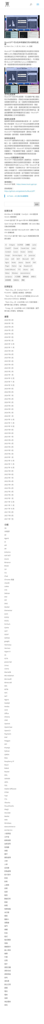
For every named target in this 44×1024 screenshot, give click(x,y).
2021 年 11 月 (9, 505)
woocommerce (25, 273)
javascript (32, 255)
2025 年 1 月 (8, 375)
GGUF (6, 634)
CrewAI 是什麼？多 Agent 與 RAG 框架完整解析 (21, 220)
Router (6, 772)
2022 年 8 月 (8, 474)
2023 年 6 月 (8, 440)
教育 (6, 895)
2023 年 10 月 (9, 426)
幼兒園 (6, 868)
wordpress (8, 277)
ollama (21, 262)
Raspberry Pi (28, 266)
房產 (6, 888)
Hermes (7, 648)
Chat (6, 576)
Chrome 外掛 (9, 580)
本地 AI (33, 277)
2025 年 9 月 (8, 351)
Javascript (8, 662)
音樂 (30, 46)
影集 (6, 881)
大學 (6, 861)
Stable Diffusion (10, 269)
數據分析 (7, 899)
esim (6, 614)
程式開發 (7, 940)
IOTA (6, 658)
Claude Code (25, 248)
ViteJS (6, 809)
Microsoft (26, 259)
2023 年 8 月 (8, 433)
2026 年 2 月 (8, 340)
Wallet (6, 816)
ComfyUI (8, 252)
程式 (6, 936)
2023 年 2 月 (8, 454)
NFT (32, 259)
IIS (5, 655)
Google (7, 255)
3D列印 (7, 531)
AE (5, 535)
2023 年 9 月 (8, 430)
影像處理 (7, 871)
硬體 (6, 929)
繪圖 (6, 953)
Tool (6, 796)
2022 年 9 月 (8, 471)
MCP (18, 259)
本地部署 (8, 280)
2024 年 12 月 (9, 378)
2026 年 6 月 (8, 327)
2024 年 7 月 (8, 395)
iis (25, 255)
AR (5, 549)
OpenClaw (8, 727)
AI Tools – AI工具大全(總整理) (17, 196)
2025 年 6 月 (8, 358)
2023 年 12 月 (9, 419)
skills (6, 782)
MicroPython (9, 676)
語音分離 (7, 967)
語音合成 (7, 971)
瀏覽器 (6, 923)
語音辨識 (7, 974)
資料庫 (6, 981)
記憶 (6, 960)
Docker (23, 252)
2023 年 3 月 (8, 450)
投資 (6, 892)
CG (5, 573)
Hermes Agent (17, 255)
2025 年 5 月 (8, 361)
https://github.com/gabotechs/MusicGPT (19, 191)
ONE (6, 720)
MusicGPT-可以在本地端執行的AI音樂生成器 (21, 43)
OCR (6, 710)
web (32, 269)
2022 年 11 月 (9, 464)
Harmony (7, 645)
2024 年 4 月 (8, 406)
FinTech (7, 624)
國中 (6, 854)
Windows (15, 273)
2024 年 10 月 (9, 385)
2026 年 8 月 (8, 320)
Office (6, 713)
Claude (16, 248)
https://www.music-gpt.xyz (27, 184)
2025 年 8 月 (8, 354)
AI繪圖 (28, 245)
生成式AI (16, 280)
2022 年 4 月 (8, 488)
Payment (7, 734)
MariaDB (7, 672)
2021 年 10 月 (9, 509)
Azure (6, 559)
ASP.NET (7, 555)
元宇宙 (6, 837)
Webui (7, 273)
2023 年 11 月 (9, 423)
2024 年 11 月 (9, 382)
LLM (12, 259)
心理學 (6, 885)
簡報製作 (7, 947)
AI (27, 46)
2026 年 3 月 (8, 337)
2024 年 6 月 (8, 399)
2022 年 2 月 (8, 495)
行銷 (6, 957)
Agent (6, 538)
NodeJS (7, 703)
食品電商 (7, 1001)
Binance (7, 562)
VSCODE (7, 813)
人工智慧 (17, 277)
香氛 (6, 1005)
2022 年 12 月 (9, 461)
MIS (5, 686)
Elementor (8, 610)
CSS (5, 590)
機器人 (6, 919)
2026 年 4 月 (8, 334)
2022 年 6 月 (8, 481)
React (6, 765)
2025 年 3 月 (8, 368)
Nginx (7, 262)
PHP (34, 262)
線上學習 (7, 950)
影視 (6, 878)
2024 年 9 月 (8, 389)
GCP (5, 631)
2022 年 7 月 (8, 478)
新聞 (6, 905)
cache (34, 245)
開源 (23, 280)
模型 (6, 916)
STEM (6, 792)
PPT (5, 744)
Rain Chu (10, 46)
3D (5, 528)
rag (20, 266)
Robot (6, 768)
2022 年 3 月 (8, 491)
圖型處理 (7, 857)
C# (5, 569)
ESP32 (6, 617)
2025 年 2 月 (8, 371)
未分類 (6, 912)
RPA (5, 775)
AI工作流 (20, 245)
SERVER (7, 778)
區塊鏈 (6, 847)
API (5, 545)
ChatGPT (8, 248)
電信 (6, 991)
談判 (6, 977)
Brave (6, 566)
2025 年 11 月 (9, 347)
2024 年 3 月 (8, 409)
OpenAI (28, 262)
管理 (6, 943)
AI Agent (12, 245)
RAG (6, 758)
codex (33, 248)
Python (14, 266)
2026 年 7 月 (8, 323)
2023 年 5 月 (8, 443)
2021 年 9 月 (8, 512)
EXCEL (6, 621)
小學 (6, 864)
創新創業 (7, 840)
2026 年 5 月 (8, 330)
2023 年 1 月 (8, 457)
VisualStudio (9, 806)
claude (6, 583)
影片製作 (7, 874)
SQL (5, 785)
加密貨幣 (7, 844)
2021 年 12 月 (9, 502)
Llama (6, 669)
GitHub (30, 252)
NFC (5, 693)
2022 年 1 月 (8, 498)
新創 (6, 902)
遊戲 (6, 988)
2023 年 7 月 (8, 437)
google (6, 641)
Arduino (7, 552)
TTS (19, 269)
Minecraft (8, 682)
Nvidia (14, 262)
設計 (6, 964)
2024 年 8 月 (8, 392)
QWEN (6, 754)
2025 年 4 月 (8, 365)
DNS (6, 603)
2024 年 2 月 (8, 413)
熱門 (6, 926)
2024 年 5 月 (8, 402)
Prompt (7, 748)
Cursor (16, 252)
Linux (7, 259)
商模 (6, 851)
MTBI (6, 689)
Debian (7, 593)
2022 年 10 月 (9, 467)
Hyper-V (7, 651)
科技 (6, 933)
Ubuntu (25, 269)
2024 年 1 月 (8, 416)
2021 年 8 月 (8, 515)
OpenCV (7, 730)
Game (6, 628)
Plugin (7, 266)
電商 (6, 995)
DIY (5, 600)
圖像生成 (25, 277)
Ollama (7, 717)
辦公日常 (7, 984)
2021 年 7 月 (8, 519)
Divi (5, 597)
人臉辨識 (7, 833)
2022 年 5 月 (8, 485)
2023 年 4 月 (8, 447)
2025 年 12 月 (9, 344)
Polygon (7, 741)
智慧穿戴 (7, 909)
